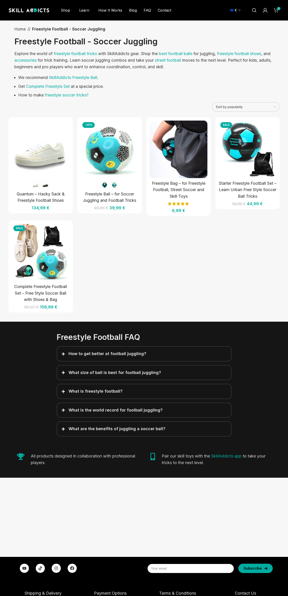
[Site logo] (28, 10)
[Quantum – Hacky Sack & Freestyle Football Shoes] (40, 149)
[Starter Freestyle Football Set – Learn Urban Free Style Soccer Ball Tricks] (247, 149)
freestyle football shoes (239, 53)
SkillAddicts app (226, 456)
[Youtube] (24, 568)
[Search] (254, 10)
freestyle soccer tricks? (67, 95)
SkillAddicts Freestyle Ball (73, 77)
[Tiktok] (40, 568)
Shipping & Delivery (43, 593)
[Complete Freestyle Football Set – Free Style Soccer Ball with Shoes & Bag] (40, 252)
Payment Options (110, 593)
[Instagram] (56, 568)
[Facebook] (72, 568)
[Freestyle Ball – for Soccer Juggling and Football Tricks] (109, 149)
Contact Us (245, 593)
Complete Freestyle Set (48, 86)
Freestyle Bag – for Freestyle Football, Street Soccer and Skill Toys (178, 190)
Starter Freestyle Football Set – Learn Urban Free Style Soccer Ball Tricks (247, 190)
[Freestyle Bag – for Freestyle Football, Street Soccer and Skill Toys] (178, 149)
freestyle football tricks (75, 53)
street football (168, 60)
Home (20, 29)
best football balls (175, 53)
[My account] (265, 10)
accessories (25, 60)
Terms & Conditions (177, 593)
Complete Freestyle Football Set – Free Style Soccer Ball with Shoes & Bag (40, 293)
